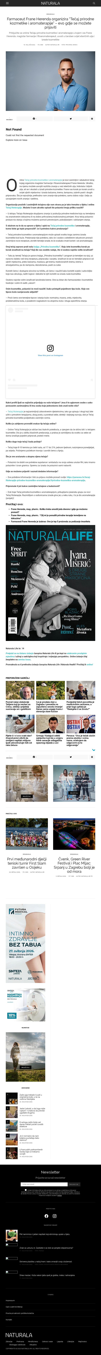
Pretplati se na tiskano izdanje (20, 653)
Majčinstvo (82, 1342)
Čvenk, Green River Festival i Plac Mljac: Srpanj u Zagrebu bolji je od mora (74, 865)
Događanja (51, 14)
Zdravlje (9, 1342)
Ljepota (60, 1342)
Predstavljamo (26, 769)
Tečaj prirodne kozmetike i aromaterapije (43, 180)
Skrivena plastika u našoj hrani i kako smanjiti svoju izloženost (46, 1262)
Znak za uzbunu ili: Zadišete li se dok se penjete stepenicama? (46, 1248)
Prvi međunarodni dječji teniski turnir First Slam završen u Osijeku (27, 863)
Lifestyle (70, 1342)
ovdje (59, 1195)
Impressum (10, 1300)
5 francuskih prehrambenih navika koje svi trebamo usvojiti (31, 1152)
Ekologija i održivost (17, 1345)
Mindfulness (33, 1342)
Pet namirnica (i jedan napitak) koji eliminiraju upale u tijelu (45, 1234)
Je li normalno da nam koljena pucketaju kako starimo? (29, 1138)
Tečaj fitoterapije (14, 207)
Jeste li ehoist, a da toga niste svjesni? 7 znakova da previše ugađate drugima (32, 1111)
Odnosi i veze (47, 1342)
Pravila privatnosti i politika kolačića (20, 1313)
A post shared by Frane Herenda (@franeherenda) (50, 394)
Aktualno (33, 1345)
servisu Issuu (24, 659)
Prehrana (20, 1342)
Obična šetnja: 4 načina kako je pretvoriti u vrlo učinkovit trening (25, 1052)
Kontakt (9, 1320)
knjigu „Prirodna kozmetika (46, 246)
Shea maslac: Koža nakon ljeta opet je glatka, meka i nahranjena (47, 1275)
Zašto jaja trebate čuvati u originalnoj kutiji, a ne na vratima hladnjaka (31, 1097)
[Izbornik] (7, 3)
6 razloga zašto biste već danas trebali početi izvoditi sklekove (31, 1124)
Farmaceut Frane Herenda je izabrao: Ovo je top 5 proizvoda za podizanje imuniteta (50, 521)
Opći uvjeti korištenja (14, 1307)
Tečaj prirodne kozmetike (62, 225)
